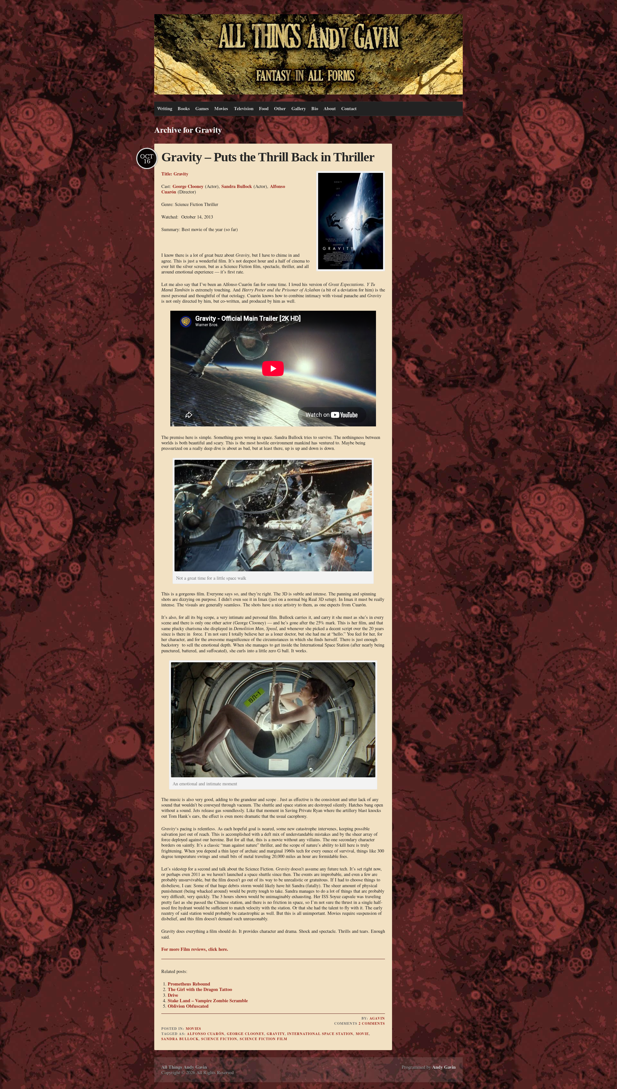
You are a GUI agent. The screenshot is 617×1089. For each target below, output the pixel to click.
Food (264, 108)
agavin (377, 1018)
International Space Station (320, 1033)
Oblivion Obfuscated (188, 1006)
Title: (167, 173)
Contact (349, 108)
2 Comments (372, 1023)
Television (244, 108)
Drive (173, 995)
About (330, 108)
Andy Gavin (444, 1067)
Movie (362, 1033)
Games (202, 108)
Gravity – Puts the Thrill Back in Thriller (267, 157)
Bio (314, 108)
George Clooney (188, 186)
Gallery (298, 108)
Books (184, 108)
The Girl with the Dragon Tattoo (200, 989)
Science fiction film (263, 1038)
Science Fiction (219, 1038)
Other (280, 108)
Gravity (181, 173)
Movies (221, 108)
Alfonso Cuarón (205, 1033)
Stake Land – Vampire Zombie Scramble (208, 1000)
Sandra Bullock (236, 186)
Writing (164, 108)
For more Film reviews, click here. (194, 949)
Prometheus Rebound (189, 983)
